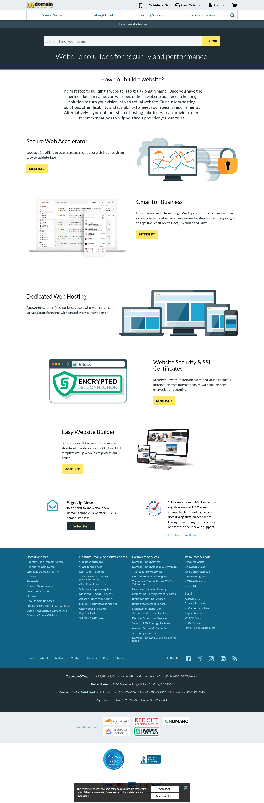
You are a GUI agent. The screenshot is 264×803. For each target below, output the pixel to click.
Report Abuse (193, 613)
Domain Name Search (39, 586)
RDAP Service (193, 622)
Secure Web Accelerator (94, 576)
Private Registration (38, 605)
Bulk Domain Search (38, 591)
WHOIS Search (194, 618)
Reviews (59, 658)
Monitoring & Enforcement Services (154, 593)
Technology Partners (144, 633)
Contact (76, 658)
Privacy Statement (196, 603)
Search (211, 41)
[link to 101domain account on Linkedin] (223, 660)
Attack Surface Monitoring (95, 598)
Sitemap (120, 658)
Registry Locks (88, 613)
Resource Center (195, 561)
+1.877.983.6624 (125, 692)
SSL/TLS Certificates (91, 618)
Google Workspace (91, 561)
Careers (92, 658)
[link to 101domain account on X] (200, 660)
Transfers (32, 576)
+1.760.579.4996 (155, 692)
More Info (37, 168)
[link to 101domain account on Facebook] (188, 660)
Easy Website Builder (92, 571)
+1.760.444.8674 (84, 692)
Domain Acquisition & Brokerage (46, 610)
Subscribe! (80, 526)
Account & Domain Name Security (153, 628)
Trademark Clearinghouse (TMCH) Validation (153, 582)
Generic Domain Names (41, 566)
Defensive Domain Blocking (149, 589)
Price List (190, 586)
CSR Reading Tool (195, 576)
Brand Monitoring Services (148, 598)
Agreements (192, 598)
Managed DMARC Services (96, 593)
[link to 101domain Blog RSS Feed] (235, 660)
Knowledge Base (195, 566)
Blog (106, 658)
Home (30, 658)
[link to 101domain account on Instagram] (211, 660)
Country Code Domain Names (45, 561)
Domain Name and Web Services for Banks (154, 639)
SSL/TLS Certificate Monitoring (98, 603)
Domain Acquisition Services (149, 618)
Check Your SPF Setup (92, 608)
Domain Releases (40, 600)
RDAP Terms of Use (197, 608)
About (44, 658)
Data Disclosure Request (200, 627)
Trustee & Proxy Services (147, 571)
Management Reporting (146, 608)
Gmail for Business (90, 566)
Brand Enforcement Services (149, 603)
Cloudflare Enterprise (92, 584)
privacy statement (130, 792)
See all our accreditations (183, 535)
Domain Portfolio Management (151, 576)
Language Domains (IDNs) (42, 571)
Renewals (32, 581)
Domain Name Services (146, 561)
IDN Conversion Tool (198, 571)
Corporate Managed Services (150, 613)
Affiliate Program (195, 581)
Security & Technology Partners (151, 623)
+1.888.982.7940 (194, 692)
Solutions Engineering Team (96, 589)
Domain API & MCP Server (42, 615)
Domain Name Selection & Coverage (154, 566)
